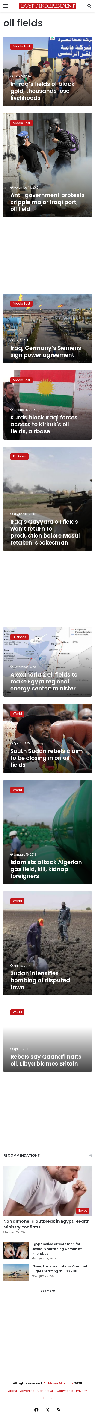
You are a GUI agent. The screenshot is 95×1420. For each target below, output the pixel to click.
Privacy (81, 1391)
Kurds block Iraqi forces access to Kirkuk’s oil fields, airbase (43, 424)
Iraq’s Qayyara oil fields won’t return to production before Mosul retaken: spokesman (45, 532)
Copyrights (65, 1391)
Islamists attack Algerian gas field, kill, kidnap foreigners (46, 869)
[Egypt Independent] (47, 6)
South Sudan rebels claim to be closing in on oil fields (46, 758)
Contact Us (45, 1391)
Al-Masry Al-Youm (58, 1383)
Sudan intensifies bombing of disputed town (40, 980)
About (12, 1391)
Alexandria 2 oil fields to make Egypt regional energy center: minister (43, 681)
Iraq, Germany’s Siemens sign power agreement (45, 351)
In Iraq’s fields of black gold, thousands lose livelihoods (42, 91)
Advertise (27, 1391)
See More (47, 1290)
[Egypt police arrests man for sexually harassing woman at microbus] (16, 1250)
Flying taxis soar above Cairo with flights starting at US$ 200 (61, 1268)
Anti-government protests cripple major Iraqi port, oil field (47, 202)
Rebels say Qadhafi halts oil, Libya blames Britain (45, 1060)
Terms (47, 1398)
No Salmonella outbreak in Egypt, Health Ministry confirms (46, 1224)
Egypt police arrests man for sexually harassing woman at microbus (57, 1249)
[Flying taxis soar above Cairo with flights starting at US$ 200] (16, 1272)
